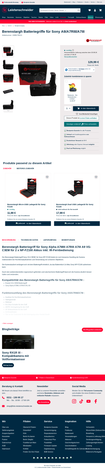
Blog (74, 2)
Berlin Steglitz (28, 439)
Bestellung (90, 433)
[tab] (9, 240)
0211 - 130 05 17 (15, 397)
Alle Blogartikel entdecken (92, 330)
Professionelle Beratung (11, 2)
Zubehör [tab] (7, 168)
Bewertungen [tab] (68, 240)
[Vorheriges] (17, 78)
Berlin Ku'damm (29, 436)
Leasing (89, 446)
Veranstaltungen (71, 436)
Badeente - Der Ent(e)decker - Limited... (73, 97)
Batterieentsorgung (93, 449)
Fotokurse (80, 2)
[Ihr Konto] (95, 10)
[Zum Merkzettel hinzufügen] (47, 177)
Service (93, 2)
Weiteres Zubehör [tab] (25, 168)
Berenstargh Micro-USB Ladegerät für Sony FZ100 (26, 205)
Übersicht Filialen (29, 427)
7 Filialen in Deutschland (46, 377)
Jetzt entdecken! (70, 21)
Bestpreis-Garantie (29, 2)
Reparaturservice (50, 433)
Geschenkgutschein (72, 442)
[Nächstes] (56, 78)
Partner (4, 439)
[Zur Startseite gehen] (17, 9)
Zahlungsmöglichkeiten (94, 442)
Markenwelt (67, 2)
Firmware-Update (50, 446)
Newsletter (6, 436)
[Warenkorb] (100, 10)
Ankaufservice (49, 436)
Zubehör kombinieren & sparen (77, 76)
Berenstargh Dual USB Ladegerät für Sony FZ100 (74, 205)
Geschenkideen (70, 446)
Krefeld (25, 449)
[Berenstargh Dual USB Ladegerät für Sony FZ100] (77, 188)
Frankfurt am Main (29, 442)
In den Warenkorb (87, 108)
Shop (3, 25)
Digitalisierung (49, 449)
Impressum (6, 449)
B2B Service (48, 452)
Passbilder (48, 442)
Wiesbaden (27, 446)
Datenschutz (6, 442)
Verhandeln (90, 427)
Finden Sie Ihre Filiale (31, 452)
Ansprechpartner (8, 433)
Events (87, 2)
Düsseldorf (27, 430)
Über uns (99, 2)
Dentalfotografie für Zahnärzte (76, 449)
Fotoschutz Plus (50, 439)
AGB (4, 446)
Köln (24, 433)
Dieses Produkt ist (81, 118)
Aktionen (68, 439)
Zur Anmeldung (43, 402)
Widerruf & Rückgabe (94, 452)
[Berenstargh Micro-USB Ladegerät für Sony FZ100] (28, 188)
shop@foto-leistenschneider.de (19, 406)
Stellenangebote (8, 430)
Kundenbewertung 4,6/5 (80, 377)
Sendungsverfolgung (93, 439)
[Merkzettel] (89, 10)
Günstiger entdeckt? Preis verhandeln (81, 124)
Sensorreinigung (50, 430)
